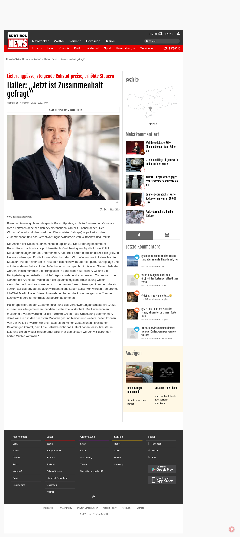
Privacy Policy (65, 507)
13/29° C (174, 48)
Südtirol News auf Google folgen (65, 109)
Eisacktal (51, 457)
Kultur (83, 450)
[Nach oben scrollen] (93, 497)
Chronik (64, 48)
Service (145, 48)
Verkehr (75, 41)
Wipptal (50, 492)
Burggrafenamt (54, 450)
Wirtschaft (93, 48)
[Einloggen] (178, 34)
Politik (78, 48)
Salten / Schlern (54, 471)
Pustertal (51, 464)
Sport (107, 48)
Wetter (59, 41)
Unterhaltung (124, 48)
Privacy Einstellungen (87, 507)
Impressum (48, 507)
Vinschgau (52, 485)
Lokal (35, 48)
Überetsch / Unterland (57, 478)
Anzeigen (134, 353)
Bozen (50, 444)
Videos (83, 464)
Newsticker (40, 41)
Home (25, 59)
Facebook (156, 444)
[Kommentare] (139, 235)
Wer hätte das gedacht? (91, 471)
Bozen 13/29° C (161, 34)
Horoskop (93, 41)
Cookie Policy (109, 507)
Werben (140, 507)
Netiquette (127, 507)
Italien (50, 48)
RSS (154, 457)
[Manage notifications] (232, 529)
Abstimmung (86, 457)
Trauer (110, 41)
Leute (83, 444)
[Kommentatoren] (167, 235)
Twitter (155, 450)
